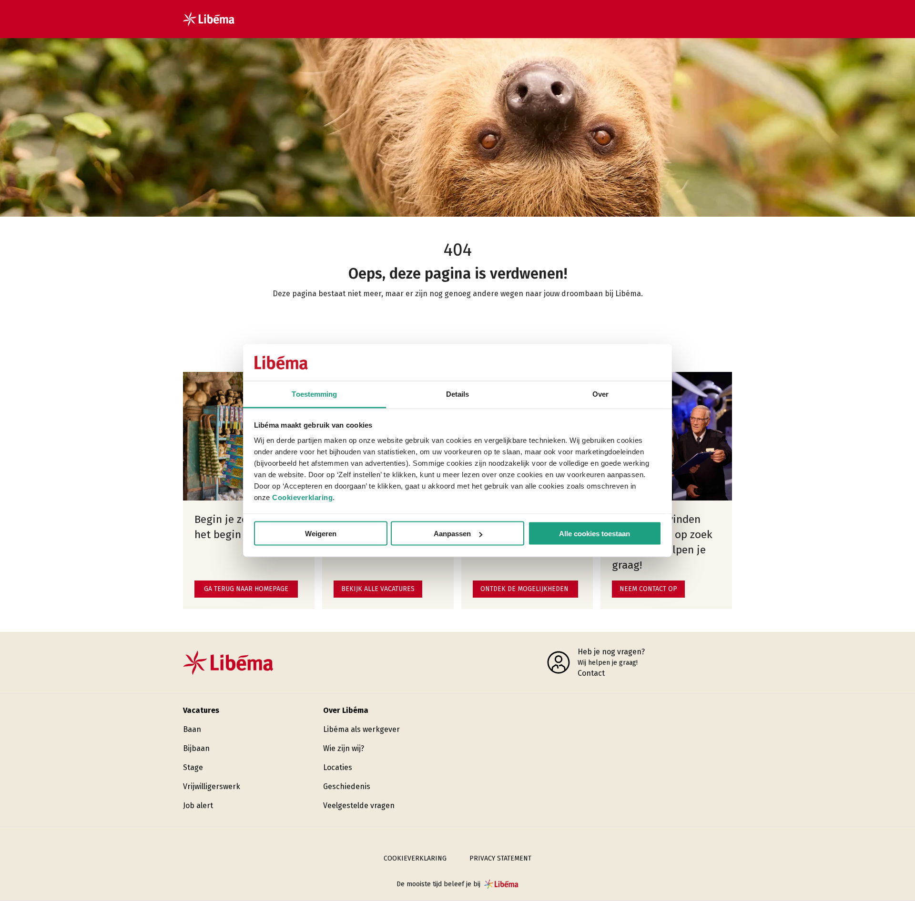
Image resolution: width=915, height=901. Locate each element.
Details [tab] (457, 394)
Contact (591, 673)
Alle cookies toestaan (594, 534)
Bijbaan (196, 748)
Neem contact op (648, 589)
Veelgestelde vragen (359, 805)
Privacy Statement (500, 858)
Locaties (337, 767)
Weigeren (320, 534)
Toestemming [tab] (314, 394)
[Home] (208, 19)
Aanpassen (452, 534)
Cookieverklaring (302, 497)
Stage (193, 767)
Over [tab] (600, 394)
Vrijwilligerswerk (211, 786)
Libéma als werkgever (361, 729)
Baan (192, 729)
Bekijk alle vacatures (378, 589)
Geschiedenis (346, 786)
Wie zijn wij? (343, 748)
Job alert (198, 805)
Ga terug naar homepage (246, 589)
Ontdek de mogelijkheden (524, 589)
